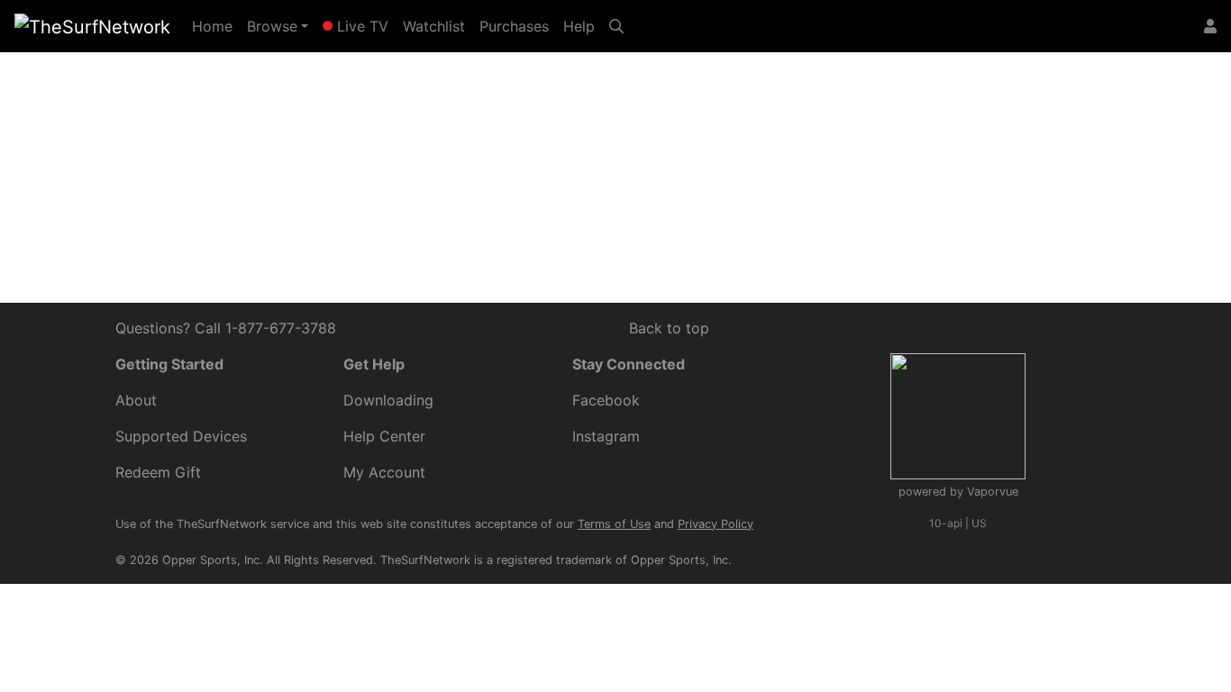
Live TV (360, 26)
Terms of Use (614, 524)
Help (579, 26)
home (402, 165)
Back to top (669, 328)
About (136, 400)
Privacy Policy (715, 524)
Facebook (606, 400)
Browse (272, 26)
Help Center (775, 143)
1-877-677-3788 (280, 328)
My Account (384, 472)
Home (216, 25)
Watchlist (434, 26)
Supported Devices (181, 436)
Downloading (388, 400)
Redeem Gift (158, 472)
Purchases (514, 26)
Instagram (606, 436)
